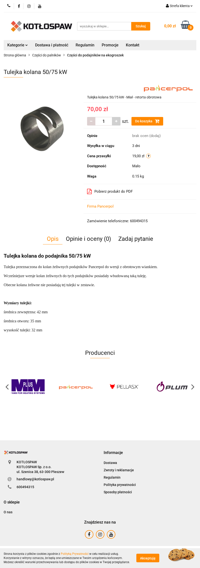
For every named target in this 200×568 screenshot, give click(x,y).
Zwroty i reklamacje (119, 470)
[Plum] (172, 386)
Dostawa (110, 463)
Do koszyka (144, 121)
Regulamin (85, 45)
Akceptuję (148, 558)
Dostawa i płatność (51, 45)
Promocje (110, 45)
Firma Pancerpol (100, 206)
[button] (113, 452)
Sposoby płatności (118, 492)
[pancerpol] (168, 87)
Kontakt (132, 45)
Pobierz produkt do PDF (113, 191)
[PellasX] (124, 386)
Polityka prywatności (120, 485)
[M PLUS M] (28, 386)
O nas (8, 512)
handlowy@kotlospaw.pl (35, 479)
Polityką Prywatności (75, 554)
